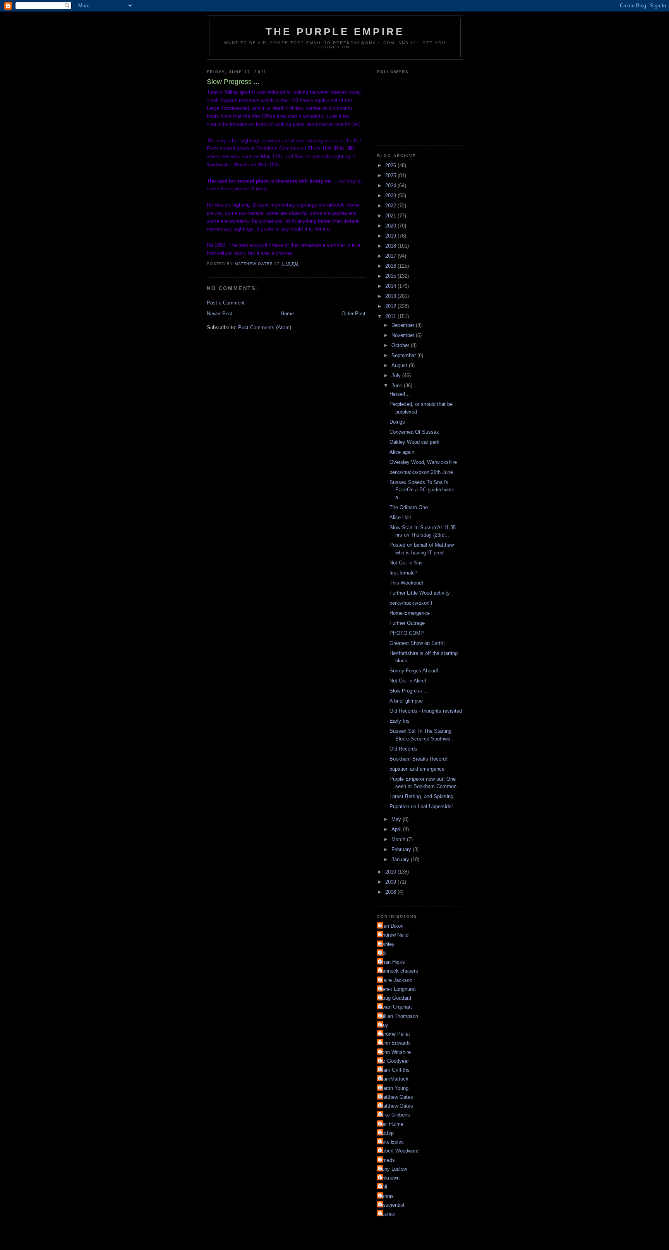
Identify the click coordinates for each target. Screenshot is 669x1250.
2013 (391, 296)
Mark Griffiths (394, 1070)
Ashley (387, 944)
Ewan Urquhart (395, 1007)
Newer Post (220, 313)
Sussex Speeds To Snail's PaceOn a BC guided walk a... (421, 489)
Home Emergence (409, 613)
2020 (391, 226)
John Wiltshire (395, 1052)
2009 (391, 882)
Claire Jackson (395, 980)
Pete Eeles (391, 1142)
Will (383, 1187)
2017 (391, 256)
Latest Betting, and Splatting (421, 796)
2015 (391, 276)
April (397, 829)
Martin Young (393, 1088)
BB (382, 953)
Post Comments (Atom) (264, 327)
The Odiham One (408, 507)
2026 (391, 165)
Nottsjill (387, 1133)
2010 (391, 872)
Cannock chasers (398, 971)
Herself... (399, 394)
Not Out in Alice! (407, 681)
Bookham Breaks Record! (418, 759)
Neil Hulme (391, 1124)
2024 (391, 185)
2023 (391, 195)
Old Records (403, 749)
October (401, 345)
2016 (391, 266)
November (403, 335)
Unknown (389, 1178)
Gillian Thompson (398, 1016)
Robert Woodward (399, 1151)
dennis (386, 1196)
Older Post (353, 313)
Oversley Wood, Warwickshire (423, 462)
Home (287, 313)
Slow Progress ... (408, 691)
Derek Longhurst (397, 989)
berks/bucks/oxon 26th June (421, 472)
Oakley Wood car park (414, 442)
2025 (391, 175)
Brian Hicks (392, 962)
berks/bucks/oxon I (410, 603)
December (403, 325)
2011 (391, 316)
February (402, 849)
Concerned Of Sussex (414, 432)
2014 (391, 286)
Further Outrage (407, 623)
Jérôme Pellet (394, 1034)
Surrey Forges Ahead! (413, 671)
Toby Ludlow (393, 1169)
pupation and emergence (416, 769)
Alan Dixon (391, 926)
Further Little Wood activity (419, 593)
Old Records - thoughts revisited (425, 711)
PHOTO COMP (406, 633)
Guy (383, 1025)
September (404, 355)
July (396, 375)
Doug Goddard (395, 998)
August (400, 365)
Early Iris (399, 721)
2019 (391, 236)
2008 (391, 892)
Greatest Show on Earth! (417, 643)
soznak (387, 1214)
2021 (391, 216)
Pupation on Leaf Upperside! (421, 806)
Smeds (387, 1160)
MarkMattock (393, 1079)
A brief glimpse (406, 701)
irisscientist (392, 1205)
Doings (397, 422)
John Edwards (395, 1043)
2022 (391, 206)
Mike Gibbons (394, 1115)
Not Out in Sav (406, 563)
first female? (403, 573)
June (397, 385)
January (401, 859)
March (399, 839)
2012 (391, 306)
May (397, 819)
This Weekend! (406, 583)
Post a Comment (226, 303)
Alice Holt (400, 517)
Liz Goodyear (394, 1061)
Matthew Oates (396, 1097)
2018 (391, 246)
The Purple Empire (335, 32)
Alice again (401, 452)
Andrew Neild (393, 935)
